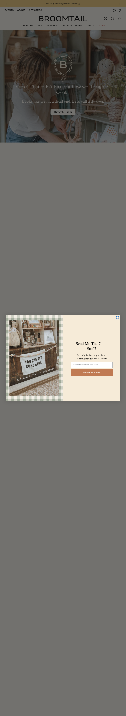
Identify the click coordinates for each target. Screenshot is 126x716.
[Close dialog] (117, 317)
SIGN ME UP (91, 372)
